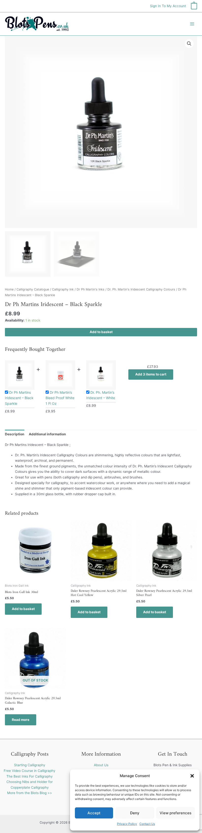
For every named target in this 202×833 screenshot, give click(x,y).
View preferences (175, 813)
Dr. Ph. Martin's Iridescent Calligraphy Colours (141, 289)
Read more (20, 720)
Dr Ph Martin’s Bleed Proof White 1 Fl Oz (60, 398)
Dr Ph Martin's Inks (90, 289)
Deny (134, 813)
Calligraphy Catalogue (33, 289)
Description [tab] (14, 434)
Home (9, 289)
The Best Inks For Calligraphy (29, 776)
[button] (192, 775)
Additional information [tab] (47, 434)
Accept (94, 813)
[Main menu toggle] (192, 24)
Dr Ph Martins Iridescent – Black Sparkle (19, 398)
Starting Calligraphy (29, 765)
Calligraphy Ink (63, 289)
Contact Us (147, 824)
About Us (101, 765)
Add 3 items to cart (150, 374)
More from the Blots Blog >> (29, 793)
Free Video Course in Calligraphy (29, 771)
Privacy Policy (127, 824)
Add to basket (101, 332)
